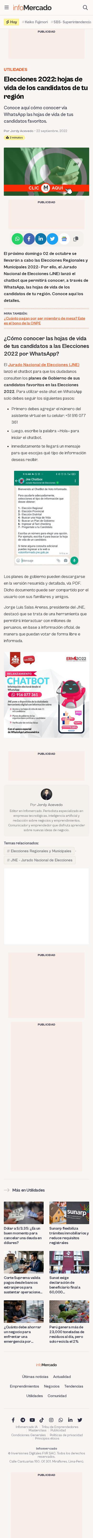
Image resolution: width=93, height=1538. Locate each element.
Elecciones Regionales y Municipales (41, 851)
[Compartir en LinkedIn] (40, 239)
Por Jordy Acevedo (18, 131)
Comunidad (57, 1396)
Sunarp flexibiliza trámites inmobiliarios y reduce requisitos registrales (68, 1235)
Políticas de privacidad (66, 1435)
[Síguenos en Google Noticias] (64, 239)
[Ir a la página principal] (32, 7)
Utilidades (15, 69)
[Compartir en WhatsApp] (17, 239)
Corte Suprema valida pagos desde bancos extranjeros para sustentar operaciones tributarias (23, 1285)
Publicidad (58, 1430)
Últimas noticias (35, 1377)
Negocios (52, 1386)
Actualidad (62, 1377)
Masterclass (37, 1430)
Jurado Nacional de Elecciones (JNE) (43, 364)
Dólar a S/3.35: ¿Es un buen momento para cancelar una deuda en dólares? (22, 1235)
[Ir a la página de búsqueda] (85, 7)
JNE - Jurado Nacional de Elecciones (41, 860)
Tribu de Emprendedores (60, 1427)
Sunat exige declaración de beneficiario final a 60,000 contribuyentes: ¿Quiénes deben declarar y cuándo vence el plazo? (64, 1285)
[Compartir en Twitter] (52, 239)
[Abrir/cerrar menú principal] (6, 7)
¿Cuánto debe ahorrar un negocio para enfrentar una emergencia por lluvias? (22, 1334)
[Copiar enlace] (76, 239)
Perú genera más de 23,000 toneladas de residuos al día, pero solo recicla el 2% (66, 1334)
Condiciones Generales (28, 1435)
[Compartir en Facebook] (29, 239)
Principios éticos (47, 1438)
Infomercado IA (27, 1427)
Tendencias (73, 1386)
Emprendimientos (24, 1386)
